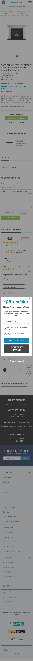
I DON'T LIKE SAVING (16, 348)
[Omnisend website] (16, 360)
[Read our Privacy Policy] (28, 332)
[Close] (30, 299)
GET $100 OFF (16, 340)
